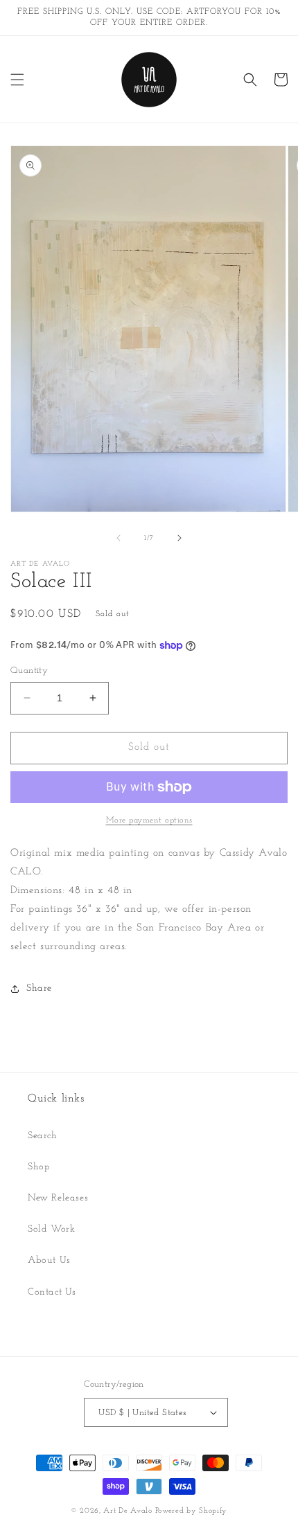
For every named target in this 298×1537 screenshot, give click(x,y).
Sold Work (51, 1229)
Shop (39, 1167)
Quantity (29, 670)
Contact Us (52, 1292)
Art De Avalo (127, 1511)
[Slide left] (118, 538)
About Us (49, 1260)
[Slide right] (179, 538)
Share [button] (39, 988)
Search (43, 1136)
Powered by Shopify (191, 1511)
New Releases (58, 1198)
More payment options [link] (149, 820)
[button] (17, 79)
